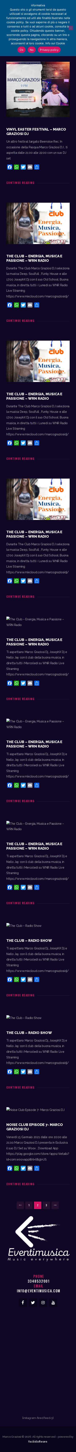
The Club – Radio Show (29, 940)
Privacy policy (49, 49)
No (32, 49)
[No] (71, 28)
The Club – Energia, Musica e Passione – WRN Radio (34, 258)
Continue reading (20, 182)
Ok (21, 49)
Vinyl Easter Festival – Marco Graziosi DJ (36, 131)
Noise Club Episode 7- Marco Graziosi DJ (34, 1127)
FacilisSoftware (37, 1441)
